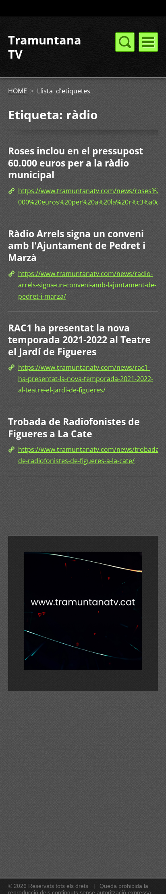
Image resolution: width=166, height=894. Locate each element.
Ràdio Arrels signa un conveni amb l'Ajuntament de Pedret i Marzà (76, 245)
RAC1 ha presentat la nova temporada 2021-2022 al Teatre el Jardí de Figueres (79, 339)
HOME (17, 90)
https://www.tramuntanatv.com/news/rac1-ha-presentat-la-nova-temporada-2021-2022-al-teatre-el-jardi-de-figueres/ (85, 378)
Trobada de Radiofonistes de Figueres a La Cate (74, 427)
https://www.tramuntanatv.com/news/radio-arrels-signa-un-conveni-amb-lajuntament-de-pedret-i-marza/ (87, 285)
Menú (148, 42)
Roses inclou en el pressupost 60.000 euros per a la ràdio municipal (75, 162)
